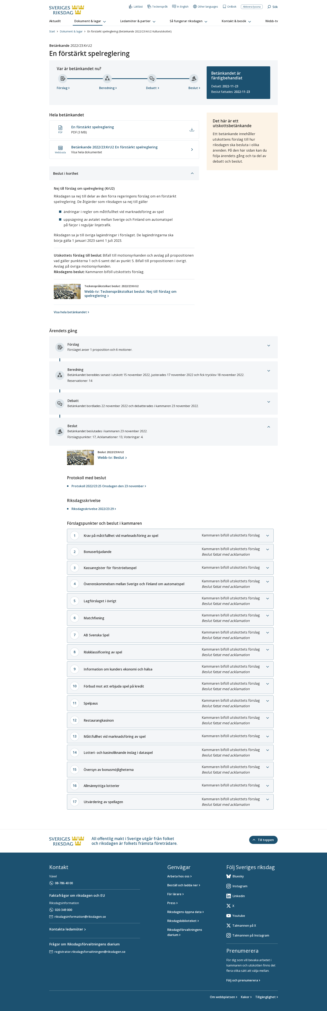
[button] (90, 21)
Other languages (208, 6)
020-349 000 (63, 910)
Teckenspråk (160, 6)
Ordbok (231, 6)
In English (182, 6)
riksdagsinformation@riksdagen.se (80, 917)
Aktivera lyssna (252, 6)
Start (52, 31)
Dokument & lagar (71, 31)
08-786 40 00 (64, 883)
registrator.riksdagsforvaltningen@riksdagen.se (89, 952)
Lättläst (138, 6)
